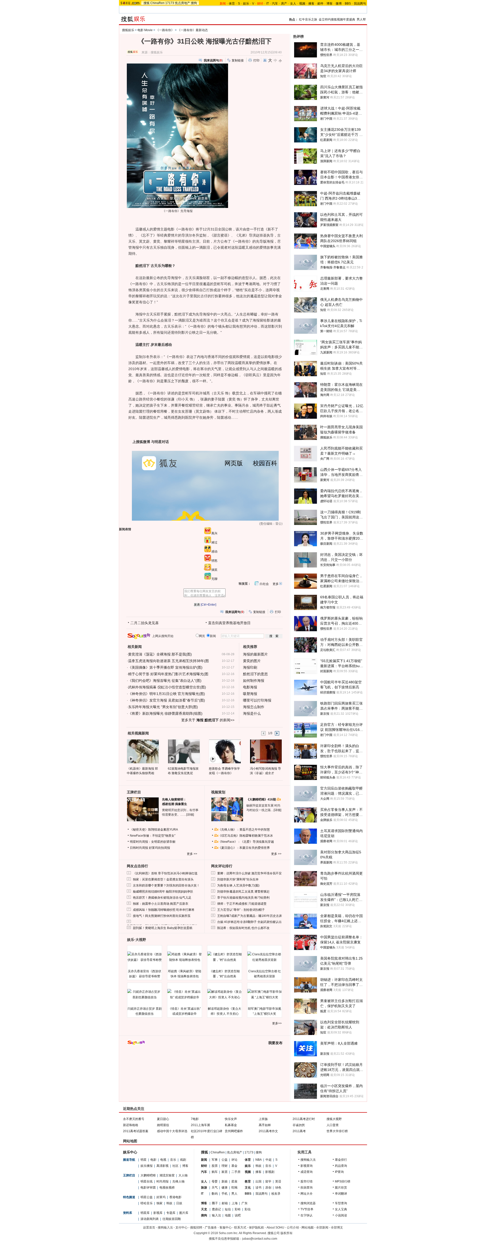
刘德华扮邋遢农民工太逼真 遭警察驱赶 (243, 891)
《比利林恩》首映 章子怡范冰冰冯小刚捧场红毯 (165, 873)
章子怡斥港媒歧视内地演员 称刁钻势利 (243, 897)
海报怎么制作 (253, 707)
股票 (215, 1166)
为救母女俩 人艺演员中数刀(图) (238, 885)
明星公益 (146, 1197)
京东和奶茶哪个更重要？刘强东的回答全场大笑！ (166, 885)
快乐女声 (231, 1119)
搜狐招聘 (196, 1227)
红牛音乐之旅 (308, 19)
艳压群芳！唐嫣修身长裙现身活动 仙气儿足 (162, 897)
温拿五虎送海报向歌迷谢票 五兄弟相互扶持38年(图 (168, 661)
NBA (258, 1159)
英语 (278, 1181)
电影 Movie (145, 30)
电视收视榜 (167, 1187)
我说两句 (360, 3)
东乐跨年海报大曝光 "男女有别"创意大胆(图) (163, 707)
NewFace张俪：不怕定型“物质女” (152, 835)
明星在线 (146, 1181)
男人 (234, 1193)
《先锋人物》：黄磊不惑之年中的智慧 (244, 829)
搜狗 (194, 3)
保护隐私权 (256, 1227)
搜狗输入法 (308, 1159)
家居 (224, 1172)
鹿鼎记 (216, 1209)
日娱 (179, 1203)
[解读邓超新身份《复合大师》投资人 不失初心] (224, 994)
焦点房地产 (182, 3)
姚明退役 (163, 1125)
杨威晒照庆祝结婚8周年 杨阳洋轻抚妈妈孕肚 (163, 891)
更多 (276, 584)
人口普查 (333, 1125)
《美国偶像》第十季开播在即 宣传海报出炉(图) (165, 667)
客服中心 (225, 1227)
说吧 (238, 1215)
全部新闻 (322, 1227)
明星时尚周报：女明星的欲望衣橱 (152, 841)
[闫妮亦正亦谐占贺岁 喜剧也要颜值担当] (144, 994)
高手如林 (265, 1125)
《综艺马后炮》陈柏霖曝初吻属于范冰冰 (245, 835)
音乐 (173, 1159)
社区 (175, 1166)
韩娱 (169, 1203)
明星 (143, 1159)
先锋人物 (178, 1181)
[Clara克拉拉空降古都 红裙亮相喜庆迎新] (264, 957)
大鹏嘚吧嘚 (148, 1175)
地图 (228, 1215)
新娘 (224, 1181)
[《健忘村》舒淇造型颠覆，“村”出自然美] (224, 957)
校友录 (275, 1193)
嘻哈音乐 (146, 1203)
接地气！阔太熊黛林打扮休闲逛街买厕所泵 (162, 916)
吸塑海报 (250, 694)
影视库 (158, 1213)
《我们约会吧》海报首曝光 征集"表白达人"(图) (164, 681)
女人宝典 (341, 1209)
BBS (348, 3)
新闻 (204, 1159)
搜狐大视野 (334, 1119)
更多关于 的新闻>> (207, 720)
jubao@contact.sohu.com (259, 1238)
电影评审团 (148, 1187)
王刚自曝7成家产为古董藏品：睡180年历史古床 (249, 916)
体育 (232, 3)
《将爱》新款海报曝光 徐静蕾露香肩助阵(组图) (165, 713)
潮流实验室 (167, 1175)
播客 (311, 3)
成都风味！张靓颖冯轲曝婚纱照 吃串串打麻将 (163, 910)
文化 (248, 1187)
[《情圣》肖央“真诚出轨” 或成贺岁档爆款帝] (184, 994)
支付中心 (181, 1227)
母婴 (215, 1181)
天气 (215, 1187)
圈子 (215, 1203)
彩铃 (238, 1209)
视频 (302, 3)
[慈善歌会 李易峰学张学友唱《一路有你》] (224, 751)
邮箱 (225, 1203)
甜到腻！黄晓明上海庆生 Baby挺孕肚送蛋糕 (162, 928)
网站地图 (307, 1227)
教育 (248, 1181)
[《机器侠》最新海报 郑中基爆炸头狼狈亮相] (142, 751)
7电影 (195, 1119)
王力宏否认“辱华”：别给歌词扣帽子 (241, 910)
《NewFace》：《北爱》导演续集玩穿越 (246, 841)
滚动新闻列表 (149, 1219)
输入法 (216, 1215)
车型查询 (341, 1203)
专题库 (170, 1213)
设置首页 (149, 1227)
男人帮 (361, 19)
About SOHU (275, 1227)
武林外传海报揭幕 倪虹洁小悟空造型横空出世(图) (167, 687)
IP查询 (339, 1172)
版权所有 (286, 1233)
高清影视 (162, 1166)
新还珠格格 (130, 1125)
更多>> (277, 1023)
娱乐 (246, 3)
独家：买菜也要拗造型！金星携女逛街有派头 (163, 879)
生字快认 (306, 1215)
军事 (215, 1159)
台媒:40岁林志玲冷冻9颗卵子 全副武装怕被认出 (249, 922)
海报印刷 (250, 667)
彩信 (248, 1209)
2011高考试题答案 (135, 1131)
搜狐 (147, 3)
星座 (234, 1181)
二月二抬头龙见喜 (144, 623)
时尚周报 (162, 1181)
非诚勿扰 (299, 1125)
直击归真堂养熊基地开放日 (229, 623)
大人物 (183, 1175)
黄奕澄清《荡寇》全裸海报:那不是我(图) (160, 654)
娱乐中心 (130, 1152)
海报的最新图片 (255, 654)
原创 (268, 1187)
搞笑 (214, 570)
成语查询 (306, 1172)
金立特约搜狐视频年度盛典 (337, 19)
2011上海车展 (200, 1125)
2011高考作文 (268, 1131)
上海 (235, 1203)
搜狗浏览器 (308, 1203)
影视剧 (269, 1172)
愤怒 (214, 560)
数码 (215, 1193)
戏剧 (183, 1159)
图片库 (183, 1213)
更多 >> (192, 854)
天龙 (204, 1209)
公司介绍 (293, 1227)
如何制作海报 (253, 681)
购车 (215, 1172)
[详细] (190, 814)
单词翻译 (341, 1193)
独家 (159, 1203)
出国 (258, 1181)
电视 (163, 1159)
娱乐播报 (146, 1166)
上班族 (263, 1119)
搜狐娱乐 (128, 30)
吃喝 (234, 1187)
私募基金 (231, 1125)
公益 (224, 1159)
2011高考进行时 (304, 1119)
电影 (153, 1159)
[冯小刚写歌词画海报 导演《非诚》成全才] (265, 751)
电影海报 (250, 687)
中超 (269, 1159)
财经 (204, 1166)
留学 (268, 1181)
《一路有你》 (165, 30)
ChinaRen (157, 3)
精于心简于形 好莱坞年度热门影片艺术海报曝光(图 (168, 674)
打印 (256, 60)
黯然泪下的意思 (255, 674)
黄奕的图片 (252, 661)
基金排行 (341, 1159)
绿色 (278, 1187)
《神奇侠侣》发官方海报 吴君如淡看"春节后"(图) (166, 700)
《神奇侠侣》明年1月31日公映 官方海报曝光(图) (166, 694)
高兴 (214, 533)
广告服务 (211, 1227)
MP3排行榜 (342, 1181)
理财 (224, 1166)
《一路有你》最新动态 (192, 30)
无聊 (214, 579)
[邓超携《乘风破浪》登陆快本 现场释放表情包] (184, 957)
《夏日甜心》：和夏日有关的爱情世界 (244, 848)
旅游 (204, 1187)
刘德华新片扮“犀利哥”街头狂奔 (238, 879)
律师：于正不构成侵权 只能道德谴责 (242, 903)
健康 (224, 1187)
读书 (258, 1187)
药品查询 (341, 1166)
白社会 (264, 584)
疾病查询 (306, 1187)
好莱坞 (161, 1197)
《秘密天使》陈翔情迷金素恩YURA (154, 829)
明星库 (145, 1213)
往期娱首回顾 (172, 1219)
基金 (234, 1166)
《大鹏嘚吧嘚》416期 (261, 799)
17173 (169, 3)
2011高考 (299, 1131)
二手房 (235, 1172)
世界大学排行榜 (337, 1131)
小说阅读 (341, 1215)
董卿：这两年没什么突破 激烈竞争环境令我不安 (249, 873)
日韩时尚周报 (139, 848)
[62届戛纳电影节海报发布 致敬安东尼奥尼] (183, 751)
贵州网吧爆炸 (234, 1131)
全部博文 (337, 1227)
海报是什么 (252, 713)
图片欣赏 (341, 1187)
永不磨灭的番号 (133, 1119)
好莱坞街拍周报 (159, 848)
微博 (339, 3)
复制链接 (238, 60)
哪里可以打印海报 (257, 700)
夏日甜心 (163, 1119)
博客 (330, 3)
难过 (214, 542)
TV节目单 (306, 1209)
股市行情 (306, 1181)
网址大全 (306, 1193)
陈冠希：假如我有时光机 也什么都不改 (243, 928)
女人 (293, 3)
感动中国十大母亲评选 (172, 1131)
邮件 (320, 3)
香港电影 (175, 1197)
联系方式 (240, 1227)
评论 (234, 1159)
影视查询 (306, 1166)
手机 (224, 1193)
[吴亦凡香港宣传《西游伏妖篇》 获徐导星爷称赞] (144, 957)
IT (267, 3)
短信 (228, 1209)
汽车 (275, 3)
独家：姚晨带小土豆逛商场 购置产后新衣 (160, 903)
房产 (284, 3)
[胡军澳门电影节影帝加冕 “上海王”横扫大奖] (264, 994)
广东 (244, 1203)
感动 (214, 551)
